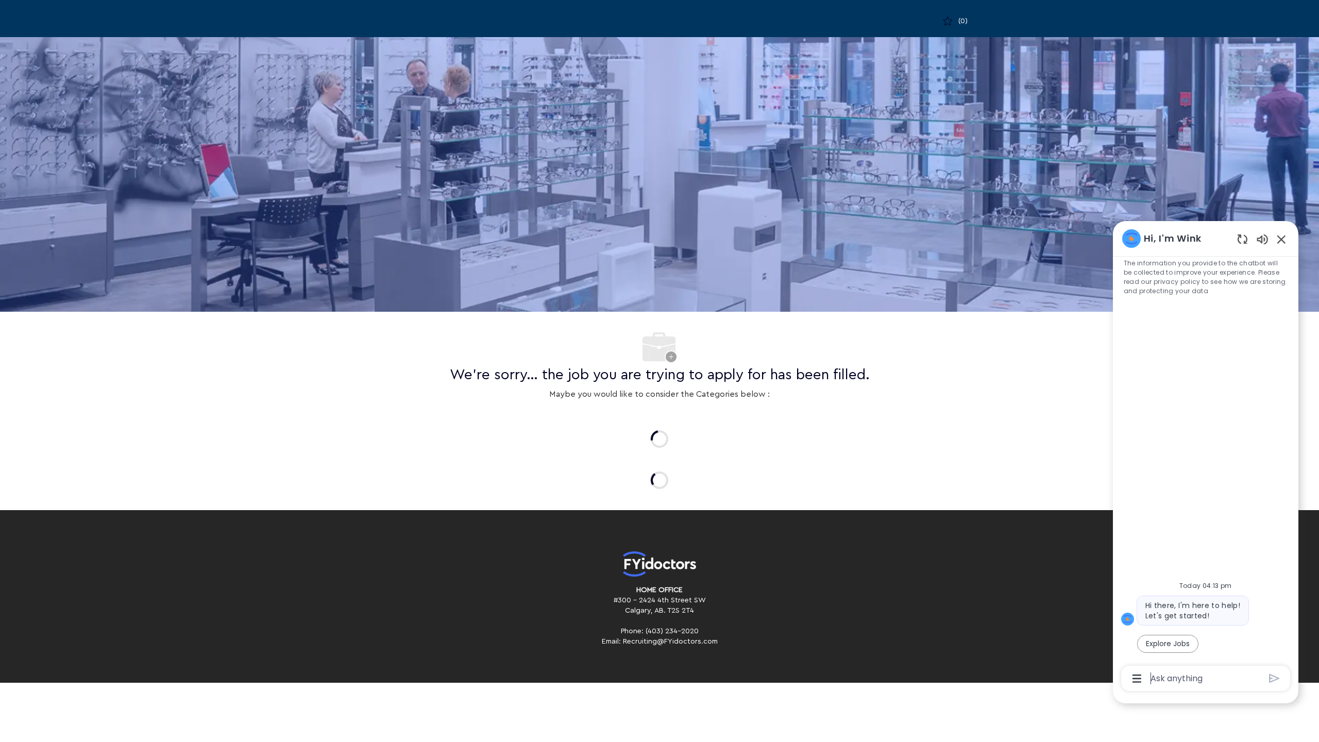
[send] (1274, 678)
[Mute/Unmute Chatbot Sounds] (1262, 238)
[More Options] (1136, 678)
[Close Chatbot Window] (1281, 239)
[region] (1205, 458)
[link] (659, 564)
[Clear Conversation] (1242, 239)
